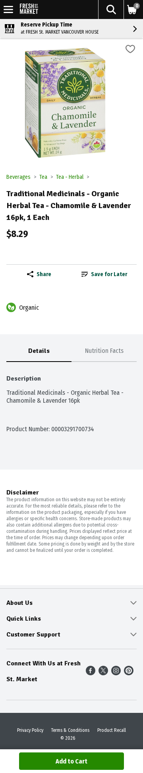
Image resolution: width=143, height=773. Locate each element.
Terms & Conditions (70, 730)
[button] (111, 9)
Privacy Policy (30, 730)
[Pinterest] (128, 673)
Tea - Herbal (69, 177)
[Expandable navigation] (8, 9)
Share (44, 274)
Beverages (18, 177)
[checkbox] (130, 50)
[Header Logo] (27, 10)
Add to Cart (71, 761)
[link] (104, 274)
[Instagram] (116, 673)
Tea (43, 177)
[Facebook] (90, 673)
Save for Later (109, 274)
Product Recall (111, 730)
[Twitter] (103, 673)
